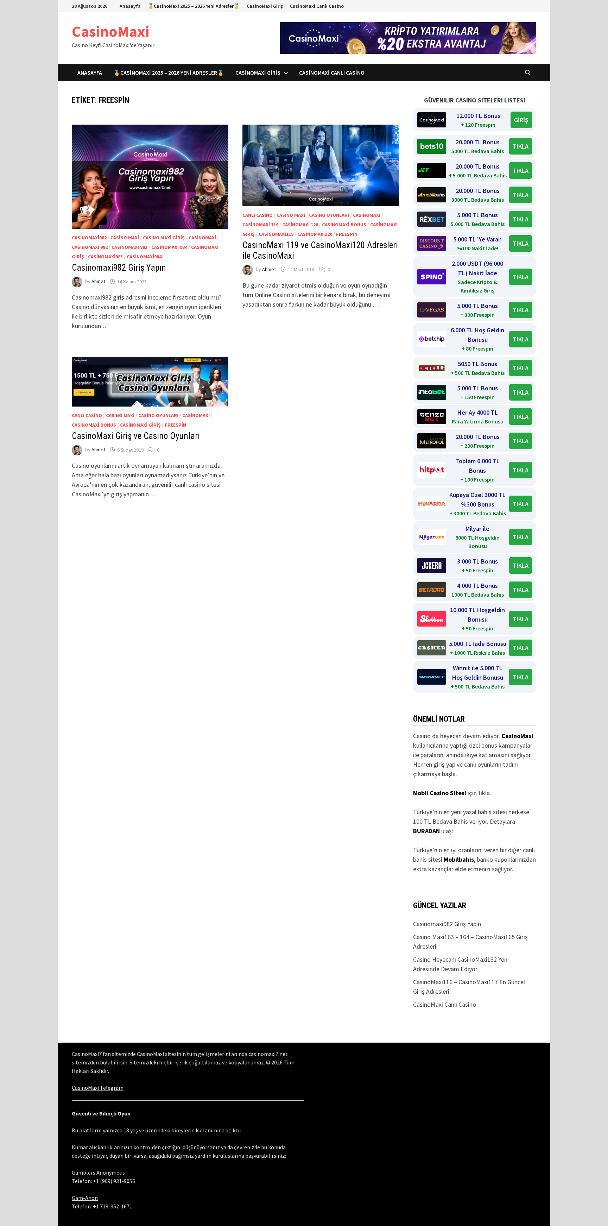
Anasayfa (130, 6)
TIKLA (520, 146)
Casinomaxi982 (89, 237)
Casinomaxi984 (144, 256)
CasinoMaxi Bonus (344, 224)
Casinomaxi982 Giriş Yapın (119, 268)
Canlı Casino (257, 215)
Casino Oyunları (329, 215)
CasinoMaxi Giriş (265, 6)
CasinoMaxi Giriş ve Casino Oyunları (136, 436)
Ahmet (98, 281)
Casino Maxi (124, 237)
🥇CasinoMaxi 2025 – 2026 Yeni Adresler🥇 (194, 6)
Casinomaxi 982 (90, 247)
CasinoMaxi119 (276, 234)
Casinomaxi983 (105, 256)
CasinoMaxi (110, 31)
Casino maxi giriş (164, 237)
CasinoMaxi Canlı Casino (317, 6)
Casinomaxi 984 (169, 247)
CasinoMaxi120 (314, 234)
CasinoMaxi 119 (260, 224)
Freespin (346, 234)
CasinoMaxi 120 (300, 224)
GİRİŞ (521, 120)
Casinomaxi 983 (129, 247)
